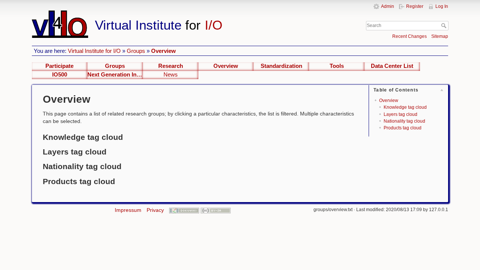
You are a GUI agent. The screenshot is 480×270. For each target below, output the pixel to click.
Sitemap (439, 36)
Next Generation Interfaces (115, 75)
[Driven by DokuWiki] (184, 210)
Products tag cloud (403, 127)
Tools (337, 66)
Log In (441, 6)
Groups (136, 51)
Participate (59, 66)
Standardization (281, 66)
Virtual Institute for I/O (94, 51)
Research (170, 66)
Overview (163, 51)
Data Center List (392, 66)
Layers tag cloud (400, 114)
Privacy (155, 210)
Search (444, 25)
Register (414, 6)
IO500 (59, 75)
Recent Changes (409, 36)
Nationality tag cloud (404, 121)
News (171, 75)
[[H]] (175, 13)
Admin (387, 6)
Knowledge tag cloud (405, 107)
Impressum (128, 210)
